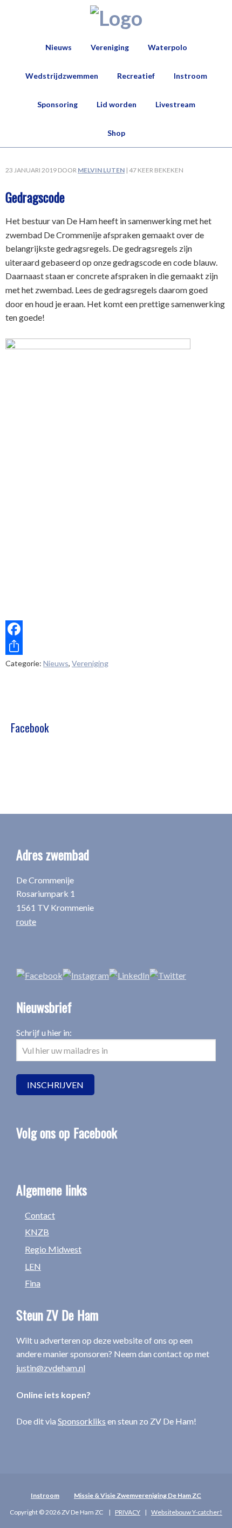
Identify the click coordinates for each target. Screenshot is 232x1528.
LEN (33, 1266)
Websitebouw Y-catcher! (186, 1512)
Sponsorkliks (82, 1421)
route (26, 921)
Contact (40, 1215)
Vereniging (90, 663)
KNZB (37, 1232)
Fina (32, 1283)
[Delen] (116, 646)
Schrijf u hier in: (44, 1032)
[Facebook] (116, 629)
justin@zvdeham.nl (50, 1368)
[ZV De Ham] (116, 17)
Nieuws (56, 663)
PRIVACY (127, 1512)
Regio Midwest (53, 1249)
